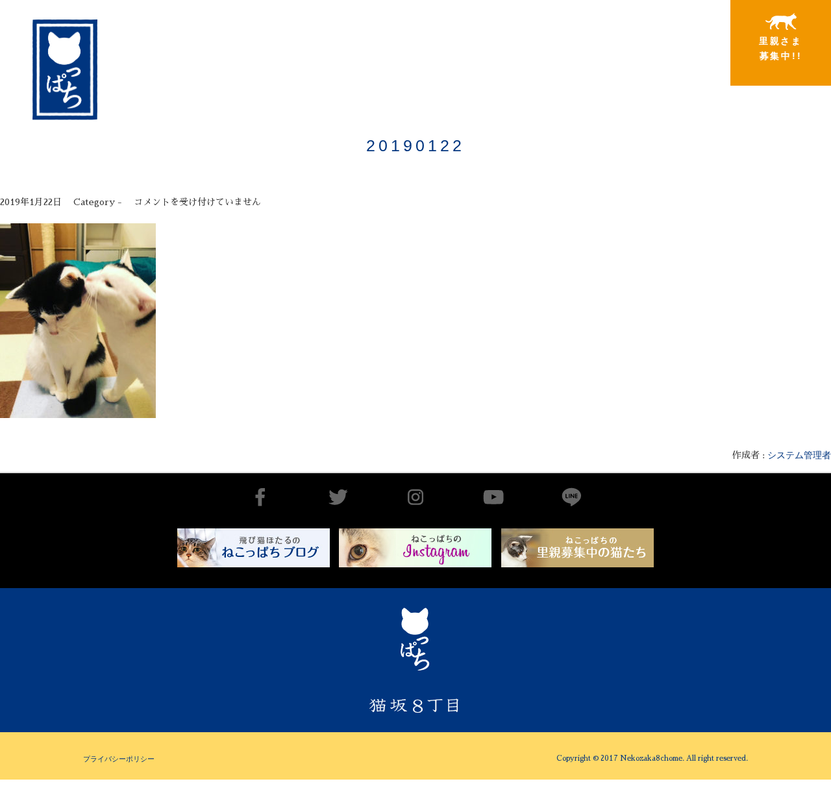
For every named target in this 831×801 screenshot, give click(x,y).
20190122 (415, 145)
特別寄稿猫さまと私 (676, 48)
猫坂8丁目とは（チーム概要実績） (361, 41)
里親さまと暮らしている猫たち (570, 61)
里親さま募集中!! (780, 48)
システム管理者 (799, 455)
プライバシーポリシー (119, 759)
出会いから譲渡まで (465, 47)
